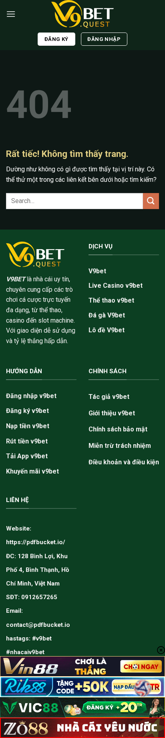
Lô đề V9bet (107, 330)
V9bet (97, 271)
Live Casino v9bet (116, 285)
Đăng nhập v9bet (31, 396)
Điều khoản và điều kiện (124, 462)
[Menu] (11, 14)
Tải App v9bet (27, 456)
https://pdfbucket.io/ (35, 542)
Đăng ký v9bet (27, 411)
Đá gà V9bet (107, 315)
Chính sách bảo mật (118, 429)
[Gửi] (151, 201)
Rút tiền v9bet (27, 441)
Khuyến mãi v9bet (32, 471)
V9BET (15, 279)
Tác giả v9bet (109, 397)
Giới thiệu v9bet (112, 413)
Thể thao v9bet (111, 300)
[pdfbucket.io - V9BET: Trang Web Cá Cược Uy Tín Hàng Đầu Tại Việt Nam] (82, 14)
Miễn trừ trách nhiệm (120, 445)
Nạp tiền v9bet (27, 426)
